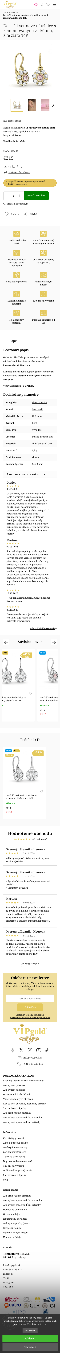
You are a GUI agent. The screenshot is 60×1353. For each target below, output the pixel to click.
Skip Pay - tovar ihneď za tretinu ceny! (23, 1080)
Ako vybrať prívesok (14, 1085)
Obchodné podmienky (15, 1209)
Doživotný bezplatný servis (17, 1170)
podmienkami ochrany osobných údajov (30, 1017)
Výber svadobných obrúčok (18, 1098)
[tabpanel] (23, 685)
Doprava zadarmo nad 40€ (17, 1161)
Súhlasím (30, 1338)
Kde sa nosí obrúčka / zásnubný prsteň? (24, 1103)
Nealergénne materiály (15, 1147)
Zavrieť (49, 222)
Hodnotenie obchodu (30, 833)
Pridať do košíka (36, 196)
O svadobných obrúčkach (17, 1094)
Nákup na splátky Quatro (16, 1223)
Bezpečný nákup (12, 1227)
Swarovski (37, 409)
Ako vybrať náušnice (14, 1089)
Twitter (7, 1278)
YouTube (38, 1050)
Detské (35, 436)
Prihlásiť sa (30, 1007)
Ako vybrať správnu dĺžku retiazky (22, 1122)
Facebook (12, 1050)
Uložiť (13, 224)
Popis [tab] (13, 341)
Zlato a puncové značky (15, 1142)
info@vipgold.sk (32, 1057)
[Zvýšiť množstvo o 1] (20, 196)
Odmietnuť (30, 1347)
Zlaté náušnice (39, 402)
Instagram (30, 1050)
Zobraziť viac (30, 964)
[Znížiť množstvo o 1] (8, 196)
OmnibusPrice (21, 184)
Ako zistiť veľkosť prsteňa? (17, 1112)
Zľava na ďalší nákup (14, 1156)
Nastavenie (30, 1330)
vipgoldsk (21, 1050)
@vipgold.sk (47, 1050)
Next (54, 642)
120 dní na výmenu (13, 1165)
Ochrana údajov (11, 1214)
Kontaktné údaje (12, 1237)
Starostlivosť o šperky (14, 1108)
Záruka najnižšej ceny (14, 1151)
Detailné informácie (14, 141)
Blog (5, 1179)
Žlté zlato (37, 416)
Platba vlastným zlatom (15, 1232)
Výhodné (36, 429)
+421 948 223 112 (33, 1063)
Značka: (10, 151)
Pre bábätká (46, 436)
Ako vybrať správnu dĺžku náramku (22, 1117)
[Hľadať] (42, 4)
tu (45, 1324)
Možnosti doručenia (19, 172)
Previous (6, 642)
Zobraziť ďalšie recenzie (42, 628)
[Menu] (54, 5)
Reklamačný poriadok (15, 1218)
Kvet (34, 422)
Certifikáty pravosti (13, 1138)
